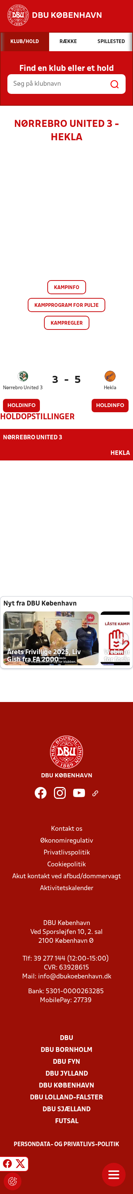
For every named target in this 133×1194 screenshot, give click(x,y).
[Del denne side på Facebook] (7, 1165)
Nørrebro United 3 (22, 388)
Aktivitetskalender (66, 888)
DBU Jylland (66, 1074)
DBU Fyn (66, 1062)
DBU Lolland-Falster (66, 1098)
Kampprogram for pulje (66, 305)
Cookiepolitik (66, 865)
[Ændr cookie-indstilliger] (12, 1181)
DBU (66, 1038)
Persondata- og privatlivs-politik (66, 1144)
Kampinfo (66, 287)
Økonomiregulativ (66, 841)
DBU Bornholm (66, 1050)
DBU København (66, 1086)
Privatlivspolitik (67, 853)
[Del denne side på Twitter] (20, 1165)
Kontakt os (66, 829)
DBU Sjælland (66, 1109)
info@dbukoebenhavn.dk (74, 977)
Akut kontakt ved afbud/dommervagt (66, 876)
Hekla (110, 388)
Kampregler (67, 323)
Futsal (66, 1121)
